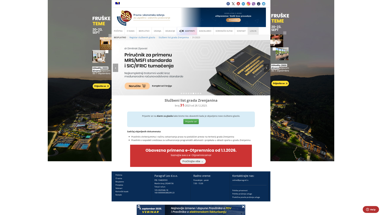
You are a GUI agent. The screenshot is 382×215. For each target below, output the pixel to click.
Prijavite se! (191, 121)
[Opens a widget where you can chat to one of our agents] (371, 210)
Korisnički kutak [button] (224, 31)
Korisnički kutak (121, 191)
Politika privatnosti (240, 190)
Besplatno (144, 31)
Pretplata (119, 185)
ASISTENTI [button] (190, 31)
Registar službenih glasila (142, 37)
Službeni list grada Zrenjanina (174, 37)
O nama (130, 31)
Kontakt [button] (241, 31)
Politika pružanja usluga (242, 193)
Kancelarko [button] (205, 31)
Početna (118, 31)
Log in (253, 31)
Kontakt (118, 195)
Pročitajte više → (192, 161)
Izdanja (157, 31)
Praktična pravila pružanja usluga (246, 197)
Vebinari (118, 188)
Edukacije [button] (170, 31)
